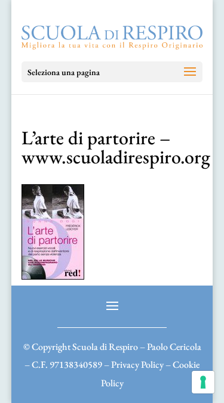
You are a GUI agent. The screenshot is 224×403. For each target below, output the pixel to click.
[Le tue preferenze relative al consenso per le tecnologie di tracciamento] (203, 382)
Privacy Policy (137, 364)
